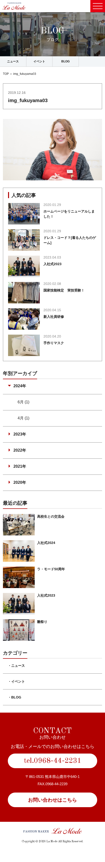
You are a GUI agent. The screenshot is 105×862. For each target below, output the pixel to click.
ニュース (13, 61)
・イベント (16, 681)
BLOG (65, 61)
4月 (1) (23, 418)
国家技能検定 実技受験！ (63, 290)
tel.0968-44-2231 (52, 761)
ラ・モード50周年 (51, 569)
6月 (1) (23, 402)
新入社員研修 (53, 317)
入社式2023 (52, 264)
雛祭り (42, 622)
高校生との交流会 (50, 516)
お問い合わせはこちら (52, 800)
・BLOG (14, 697)
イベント (39, 61)
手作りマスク (53, 343)
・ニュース (16, 666)
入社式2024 (46, 543)
